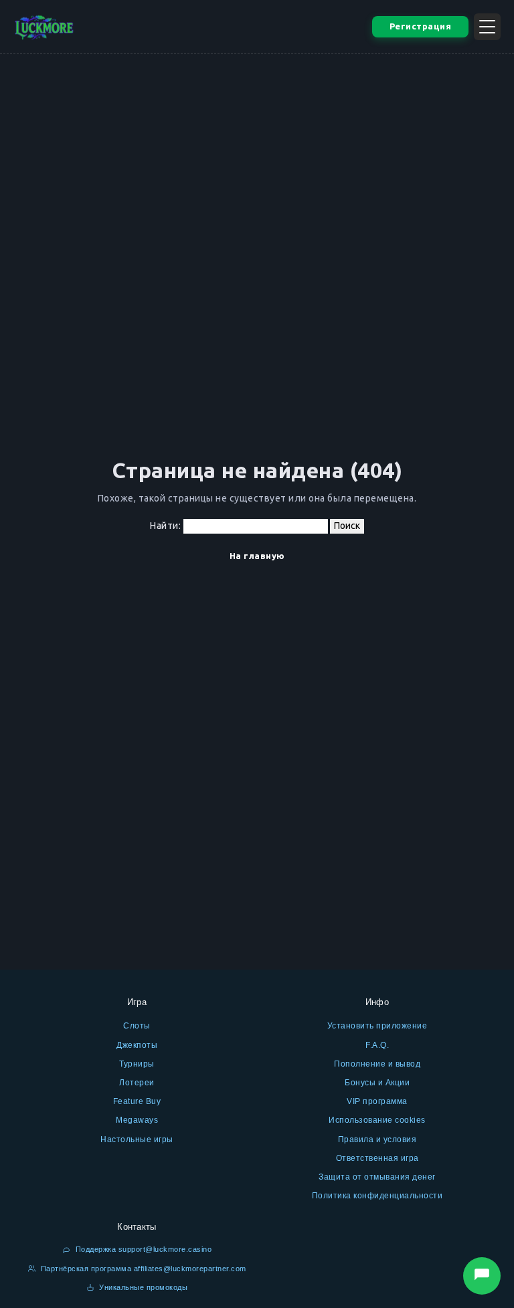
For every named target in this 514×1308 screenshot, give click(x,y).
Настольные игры (136, 1139)
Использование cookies (377, 1120)
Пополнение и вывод (377, 1064)
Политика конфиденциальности (377, 1195)
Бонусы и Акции (377, 1082)
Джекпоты (136, 1045)
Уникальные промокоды (142, 1287)
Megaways (137, 1120)
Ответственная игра (377, 1158)
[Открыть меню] (487, 26)
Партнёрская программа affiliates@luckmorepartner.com (142, 1269)
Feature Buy (137, 1101)
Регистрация (421, 26)
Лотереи (137, 1082)
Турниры (137, 1064)
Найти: (165, 525)
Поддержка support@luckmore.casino (142, 1249)
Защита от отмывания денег (377, 1177)
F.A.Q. (377, 1045)
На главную (257, 555)
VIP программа (377, 1101)
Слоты (137, 1025)
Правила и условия (377, 1139)
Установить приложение (377, 1025)
